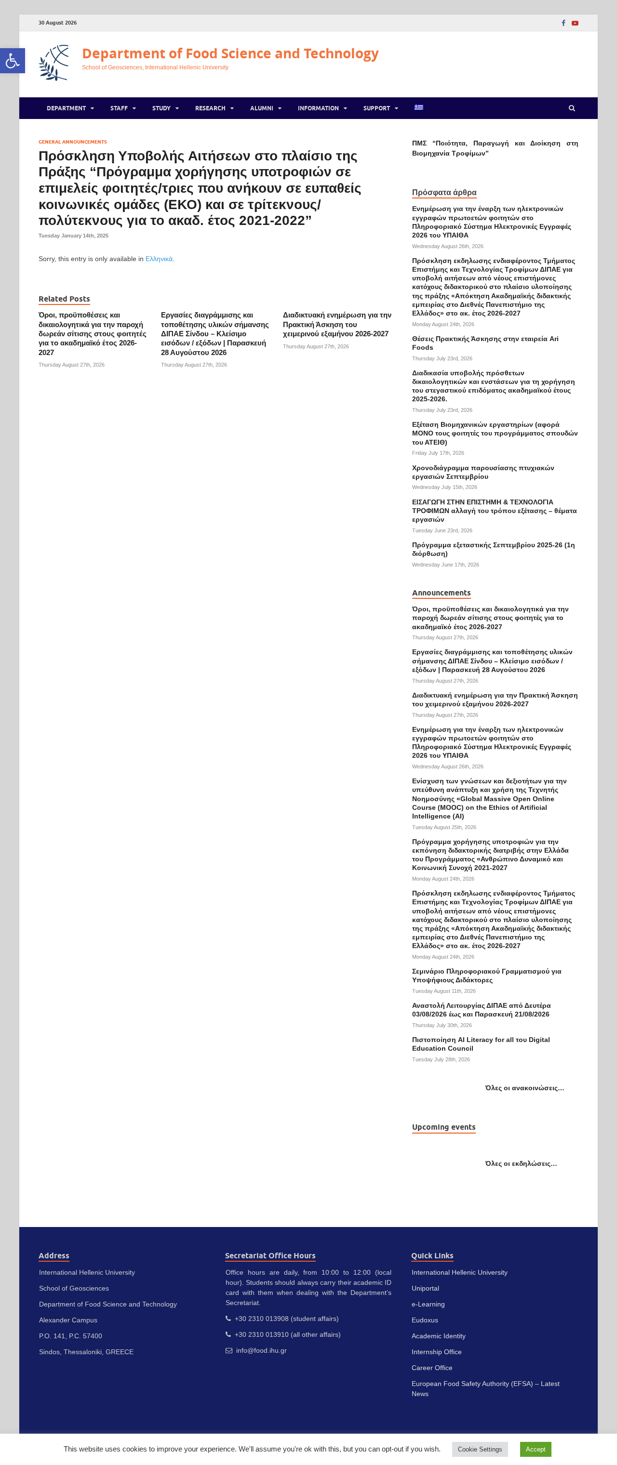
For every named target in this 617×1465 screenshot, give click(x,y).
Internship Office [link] (437, 1352)
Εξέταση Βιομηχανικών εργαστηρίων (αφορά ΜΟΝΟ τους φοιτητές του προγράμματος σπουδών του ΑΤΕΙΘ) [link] (495, 433)
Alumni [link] (261, 108)
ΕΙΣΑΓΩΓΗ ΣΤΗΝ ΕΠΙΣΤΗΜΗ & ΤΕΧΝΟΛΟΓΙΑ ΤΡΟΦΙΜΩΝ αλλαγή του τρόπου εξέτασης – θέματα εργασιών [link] (494, 510)
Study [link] (161, 108)
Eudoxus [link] (425, 1320)
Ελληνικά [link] (159, 259)
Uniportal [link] (425, 1288)
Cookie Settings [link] (480, 1449)
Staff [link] (119, 108)
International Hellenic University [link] (460, 1272)
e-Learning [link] (428, 1304)
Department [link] (66, 108)
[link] (12, 60)
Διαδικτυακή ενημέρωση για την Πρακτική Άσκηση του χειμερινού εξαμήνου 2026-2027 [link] (337, 324)
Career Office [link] (432, 1368)
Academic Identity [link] (439, 1336)
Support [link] (376, 108)
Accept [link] (536, 1449)
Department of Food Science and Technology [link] (230, 53)
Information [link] (318, 108)
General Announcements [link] (73, 142)
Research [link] (210, 108)
